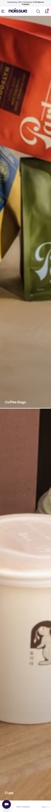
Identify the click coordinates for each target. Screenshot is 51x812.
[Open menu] (3, 11)
